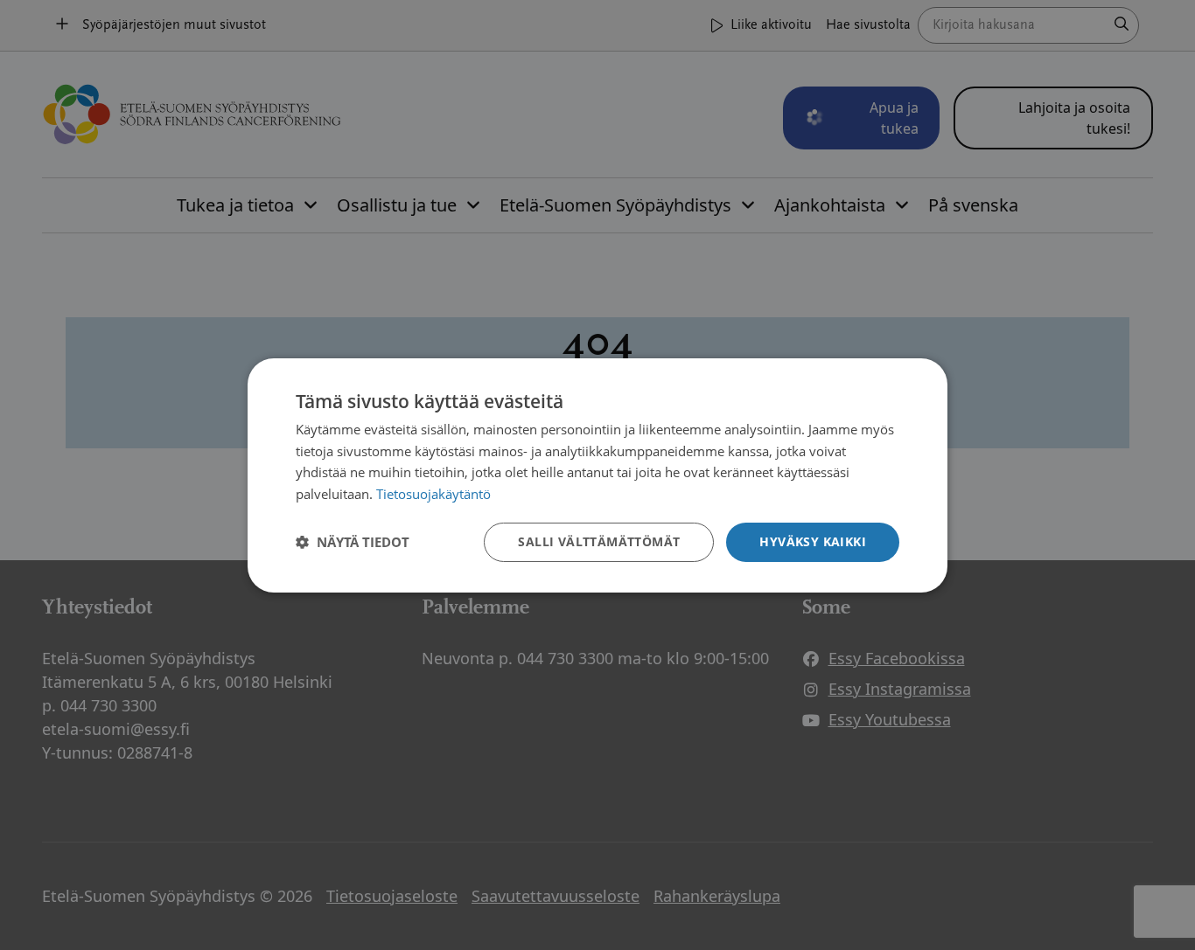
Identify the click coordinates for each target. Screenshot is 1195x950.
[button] (352, 541)
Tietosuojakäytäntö (433, 494)
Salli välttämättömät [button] (599, 541)
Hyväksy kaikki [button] (812, 541)
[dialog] (597, 474)
